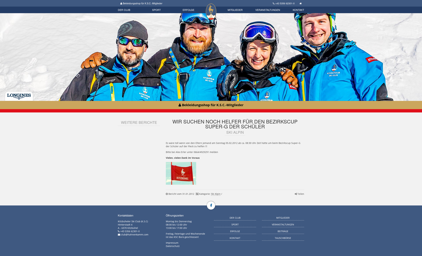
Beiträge (283, 231)
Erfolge (188, 10)
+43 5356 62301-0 (285, 3)
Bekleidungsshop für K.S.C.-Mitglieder (142, 3)
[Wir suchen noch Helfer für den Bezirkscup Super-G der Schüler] (181, 173)
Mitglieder (235, 10)
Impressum (172, 242)
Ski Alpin (216, 193)
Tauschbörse (283, 238)
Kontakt (298, 10)
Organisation (127, 6)
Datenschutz (173, 246)
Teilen (300, 193)
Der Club (124, 10)
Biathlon (129, 6)
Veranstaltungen (267, 10)
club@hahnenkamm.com (134, 234)
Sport (156, 10)
